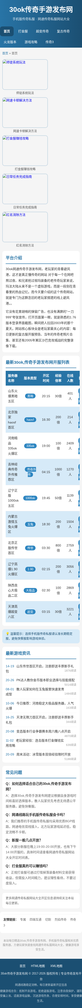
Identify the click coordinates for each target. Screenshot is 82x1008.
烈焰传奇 (61, 919)
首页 (7, 31)
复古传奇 (63, 31)
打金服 (23, 31)
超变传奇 (42, 31)
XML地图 (56, 966)
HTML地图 (38, 966)
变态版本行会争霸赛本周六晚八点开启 (43, 731)
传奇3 (50, 42)
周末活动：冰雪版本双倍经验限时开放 (43, 754)
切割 (48, 919)
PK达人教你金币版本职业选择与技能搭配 (45, 680)
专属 (23, 919)
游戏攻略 (31, 42)
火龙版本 (10, 42)
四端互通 (35, 919)
